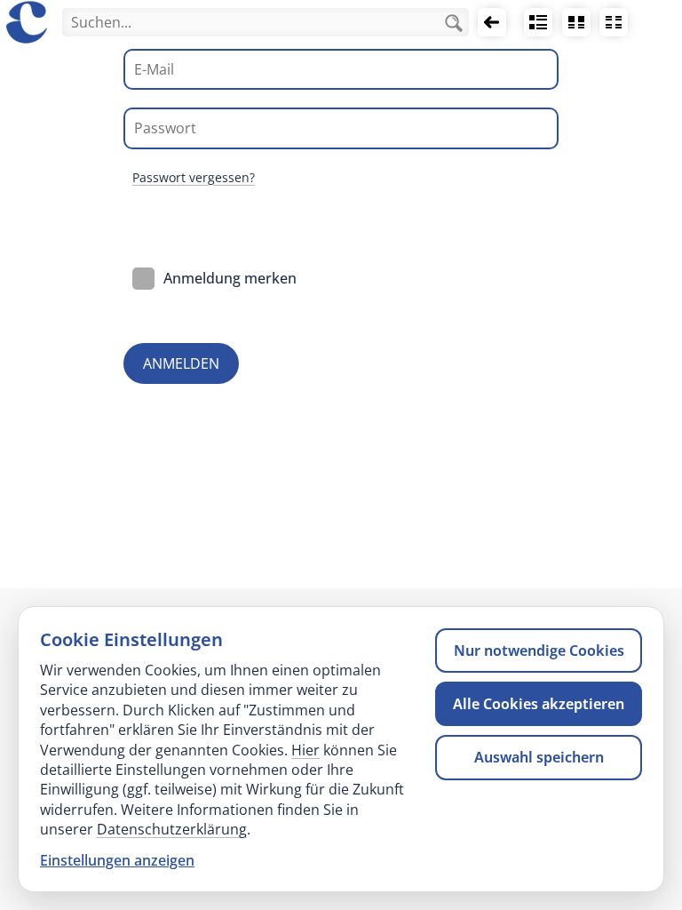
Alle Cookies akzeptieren (538, 704)
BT (575, 22)
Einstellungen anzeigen (117, 860)
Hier (305, 750)
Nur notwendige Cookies (539, 650)
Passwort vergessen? (193, 177)
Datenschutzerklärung (172, 829)
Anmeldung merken (230, 278)
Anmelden (181, 363)
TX (614, 22)
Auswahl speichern (539, 757)
